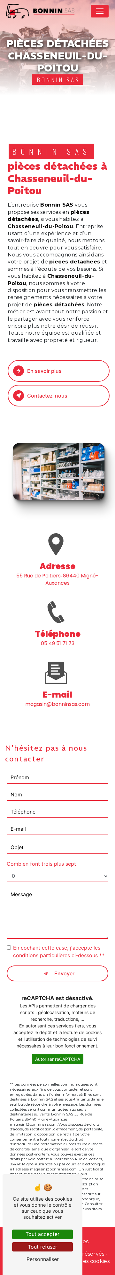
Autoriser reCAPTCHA (57, 1059)
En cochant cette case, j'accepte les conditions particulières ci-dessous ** (58, 951)
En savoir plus (44, 371)
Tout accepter (42, 1234)
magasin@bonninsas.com (57, 704)
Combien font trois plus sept (41, 864)
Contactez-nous (47, 395)
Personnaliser (43, 1259)
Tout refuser (42, 1247)
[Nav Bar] (100, 11)
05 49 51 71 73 (57, 643)
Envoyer (64, 973)
